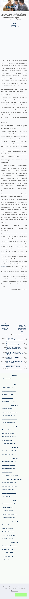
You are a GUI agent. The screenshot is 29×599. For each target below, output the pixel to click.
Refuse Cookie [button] (8, 595)
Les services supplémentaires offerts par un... (14, 26)
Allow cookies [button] (20, 595)
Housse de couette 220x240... (9, 450)
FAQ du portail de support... (8, 394)
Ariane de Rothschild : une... (9, 468)
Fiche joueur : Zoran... (7, 507)
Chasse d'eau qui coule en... (9, 415)
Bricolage (14, 25)
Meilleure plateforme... (7, 398)
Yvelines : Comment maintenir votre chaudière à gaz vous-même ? (14, 348)
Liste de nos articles (7, 378)
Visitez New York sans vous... (9, 531)
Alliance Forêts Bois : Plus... (9, 401)
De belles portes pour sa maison (14, 369)
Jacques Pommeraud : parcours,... (10, 475)
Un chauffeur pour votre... (8, 538)
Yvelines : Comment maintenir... (9, 419)
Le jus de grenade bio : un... (9, 443)
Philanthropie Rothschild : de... (9, 546)
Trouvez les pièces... (7, 496)
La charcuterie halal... (7, 440)
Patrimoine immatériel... (8, 556)
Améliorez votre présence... (8, 559)
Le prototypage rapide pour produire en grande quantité (13, 366)
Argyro (14, 23)
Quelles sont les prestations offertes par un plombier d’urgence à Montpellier (14, 353)
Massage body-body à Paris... (9, 482)
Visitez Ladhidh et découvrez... (9, 436)
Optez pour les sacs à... (8, 528)
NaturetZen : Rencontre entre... (9, 486)
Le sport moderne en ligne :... (9, 517)
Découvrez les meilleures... (8, 433)
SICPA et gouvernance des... (9, 549)
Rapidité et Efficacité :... (7, 408)
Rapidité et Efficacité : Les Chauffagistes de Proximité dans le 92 (22, 328)
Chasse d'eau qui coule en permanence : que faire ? (5, 327)
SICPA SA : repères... (7, 472)
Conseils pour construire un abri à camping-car (14, 358)
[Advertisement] (14, 43)
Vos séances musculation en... (9, 514)
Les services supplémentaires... (9, 412)
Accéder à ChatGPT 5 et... (8, 552)
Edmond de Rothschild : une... (9, 461)
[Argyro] (14, 5)
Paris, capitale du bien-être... (9, 493)
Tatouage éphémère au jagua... (9, 387)
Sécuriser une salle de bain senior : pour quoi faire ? (14, 362)
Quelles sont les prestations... (9, 422)
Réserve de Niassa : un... (8, 524)
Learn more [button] (14, 591)
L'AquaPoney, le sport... (8, 510)
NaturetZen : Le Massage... (8, 489)
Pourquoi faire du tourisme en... (9, 535)
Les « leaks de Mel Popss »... (9, 391)
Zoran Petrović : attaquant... (9, 503)
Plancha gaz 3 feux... (7, 429)
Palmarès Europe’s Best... (8, 465)
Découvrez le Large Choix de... (9, 454)
